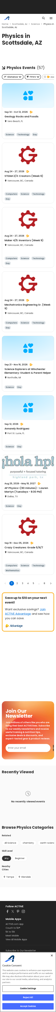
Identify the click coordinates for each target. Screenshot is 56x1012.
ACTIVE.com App (14, 924)
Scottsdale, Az (19, 24)
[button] (33, 76)
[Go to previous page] (5, 583)
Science (35, 24)
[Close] (51, 955)
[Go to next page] (50, 583)
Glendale (26, 876)
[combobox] (12, 76)
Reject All (28, 997)
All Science (10, 842)
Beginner (20, 858)
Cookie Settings (28, 988)
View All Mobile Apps (16, 939)
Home (5, 24)
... (39, 583)
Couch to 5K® (13, 927)
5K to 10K (10, 931)
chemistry (28, 842)
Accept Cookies (28, 1006)
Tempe (10, 876)
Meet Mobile (12, 935)
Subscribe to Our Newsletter (21, 950)
